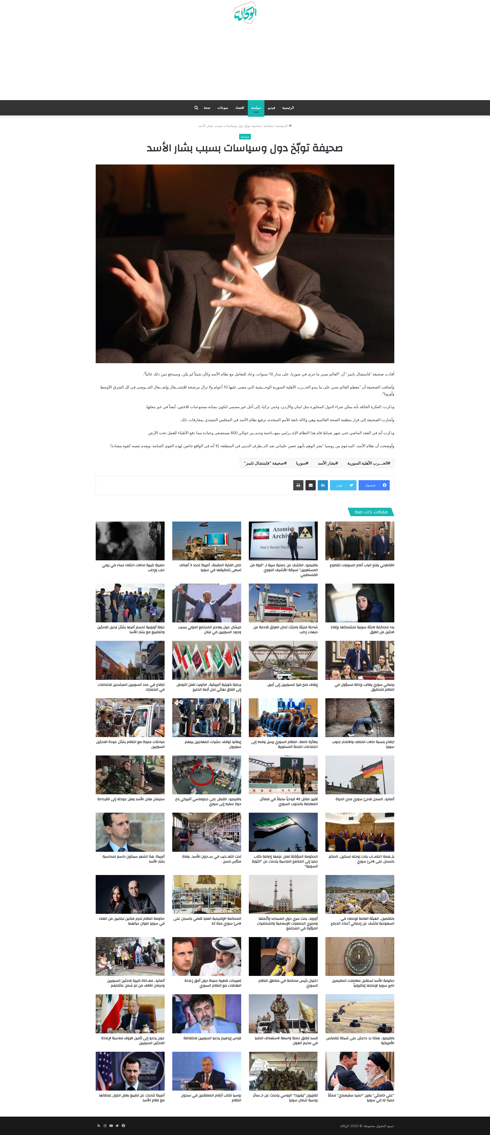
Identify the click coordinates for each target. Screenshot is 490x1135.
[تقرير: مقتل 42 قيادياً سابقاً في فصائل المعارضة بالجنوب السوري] (283, 774)
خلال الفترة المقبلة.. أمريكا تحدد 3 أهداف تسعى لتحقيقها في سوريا (210, 567)
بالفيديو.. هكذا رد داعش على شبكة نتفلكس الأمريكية (360, 1040)
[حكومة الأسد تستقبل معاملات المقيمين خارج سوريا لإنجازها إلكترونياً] (359, 956)
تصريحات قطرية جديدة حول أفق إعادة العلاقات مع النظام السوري (213, 983)
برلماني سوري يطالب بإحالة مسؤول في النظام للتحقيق (364, 687)
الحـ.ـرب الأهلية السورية (367, 463)
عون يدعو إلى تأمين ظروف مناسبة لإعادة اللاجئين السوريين (133, 1040)
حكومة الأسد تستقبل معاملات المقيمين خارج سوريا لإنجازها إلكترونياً (363, 983)
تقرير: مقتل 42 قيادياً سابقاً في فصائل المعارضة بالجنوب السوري (289, 801)
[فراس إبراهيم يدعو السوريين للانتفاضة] (206, 1013)
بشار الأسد (326, 463)
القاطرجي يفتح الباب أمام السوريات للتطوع (362, 565)
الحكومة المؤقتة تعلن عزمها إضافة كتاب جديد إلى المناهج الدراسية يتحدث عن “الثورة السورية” (285, 861)
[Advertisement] (245, 64)
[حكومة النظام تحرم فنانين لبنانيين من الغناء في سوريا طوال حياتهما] (130, 894)
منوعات (222, 108)
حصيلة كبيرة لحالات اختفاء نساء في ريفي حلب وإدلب (133, 567)
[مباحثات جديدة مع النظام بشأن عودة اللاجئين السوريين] (130, 717)
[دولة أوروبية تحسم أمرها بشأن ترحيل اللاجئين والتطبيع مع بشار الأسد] (130, 603)
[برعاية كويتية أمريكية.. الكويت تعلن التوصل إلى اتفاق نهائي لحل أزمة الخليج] (206, 660)
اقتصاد (239, 108)
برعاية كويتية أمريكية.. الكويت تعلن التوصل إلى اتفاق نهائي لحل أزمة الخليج (209, 687)
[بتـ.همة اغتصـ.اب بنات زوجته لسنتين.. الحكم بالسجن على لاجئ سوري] (359, 832)
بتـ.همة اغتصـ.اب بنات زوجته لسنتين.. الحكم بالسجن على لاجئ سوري (361, 859)
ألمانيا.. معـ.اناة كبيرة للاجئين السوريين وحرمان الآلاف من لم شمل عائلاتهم (136, 983)
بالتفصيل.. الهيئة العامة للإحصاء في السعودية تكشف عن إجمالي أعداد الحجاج (362, 921)
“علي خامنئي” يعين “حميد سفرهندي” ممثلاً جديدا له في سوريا (361, 1098)
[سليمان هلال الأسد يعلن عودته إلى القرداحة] (130, 774)
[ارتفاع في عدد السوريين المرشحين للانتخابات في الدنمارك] (130, 660)
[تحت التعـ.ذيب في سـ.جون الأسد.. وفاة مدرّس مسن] (206, 832)
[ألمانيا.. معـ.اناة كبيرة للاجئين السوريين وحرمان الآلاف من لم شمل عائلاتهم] (130, 956)
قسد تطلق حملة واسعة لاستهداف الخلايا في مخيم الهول (286, 1040)
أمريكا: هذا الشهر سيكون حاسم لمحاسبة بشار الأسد (134, 859)
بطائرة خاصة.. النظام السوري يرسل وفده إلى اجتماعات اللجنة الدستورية (284, 744)
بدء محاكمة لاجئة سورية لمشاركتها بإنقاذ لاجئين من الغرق (362, 629)
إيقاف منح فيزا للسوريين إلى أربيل (292, 684)
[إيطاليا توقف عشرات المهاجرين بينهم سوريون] (206, 717)
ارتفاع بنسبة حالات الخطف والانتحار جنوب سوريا (363, 744)
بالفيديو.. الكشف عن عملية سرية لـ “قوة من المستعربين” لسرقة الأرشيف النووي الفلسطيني (284, 570)
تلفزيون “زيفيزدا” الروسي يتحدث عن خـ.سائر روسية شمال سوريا (285, 1098)
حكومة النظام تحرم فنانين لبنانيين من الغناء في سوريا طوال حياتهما (132, 921)
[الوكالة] (245, 13)
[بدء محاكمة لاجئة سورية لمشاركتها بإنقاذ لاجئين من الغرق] (359, 603)
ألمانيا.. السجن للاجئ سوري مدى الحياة (365, 799)
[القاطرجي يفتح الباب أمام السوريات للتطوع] (359, 541)
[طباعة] (298, 485)
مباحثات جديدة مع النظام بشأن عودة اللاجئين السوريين (130, 744)
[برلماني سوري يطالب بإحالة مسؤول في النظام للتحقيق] (359, 660)
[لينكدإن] (323, 485)
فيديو (271, 108)
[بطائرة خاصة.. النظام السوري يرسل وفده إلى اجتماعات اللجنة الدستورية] (283, 717)
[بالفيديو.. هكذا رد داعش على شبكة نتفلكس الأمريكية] (359, 1013)
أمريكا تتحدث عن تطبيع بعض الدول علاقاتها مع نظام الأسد (132, 1098)
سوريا (301, 463)
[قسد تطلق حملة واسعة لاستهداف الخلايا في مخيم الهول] (283, 1013)
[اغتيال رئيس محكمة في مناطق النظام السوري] (283, 956)
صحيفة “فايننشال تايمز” (264, 463)
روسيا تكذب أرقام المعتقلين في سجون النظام (211, 1098)
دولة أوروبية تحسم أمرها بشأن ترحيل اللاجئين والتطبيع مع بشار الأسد (131, 629)
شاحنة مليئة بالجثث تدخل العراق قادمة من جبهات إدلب (285, 629)
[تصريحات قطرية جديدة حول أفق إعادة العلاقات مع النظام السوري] (206, 956)
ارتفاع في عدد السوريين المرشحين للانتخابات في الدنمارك (131, 687)
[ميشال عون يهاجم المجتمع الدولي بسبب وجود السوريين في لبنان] (206, 603)
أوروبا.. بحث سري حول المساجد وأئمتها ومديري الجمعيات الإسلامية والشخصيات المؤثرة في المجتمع (287, 923)
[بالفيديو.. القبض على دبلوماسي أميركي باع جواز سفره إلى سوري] (206, 774)
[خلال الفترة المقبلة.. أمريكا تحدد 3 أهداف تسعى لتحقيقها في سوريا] (206, 541)
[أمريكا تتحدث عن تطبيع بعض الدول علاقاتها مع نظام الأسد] (130, 1071)
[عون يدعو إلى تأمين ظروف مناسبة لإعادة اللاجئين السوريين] (130, 1013)
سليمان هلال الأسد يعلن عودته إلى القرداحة (131, 799)
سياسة (256, 108)
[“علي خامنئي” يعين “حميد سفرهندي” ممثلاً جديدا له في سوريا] (359, 1071)
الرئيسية (288, 108)
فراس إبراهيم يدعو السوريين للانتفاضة (212, 1038)
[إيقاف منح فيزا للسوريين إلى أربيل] (283, 660)
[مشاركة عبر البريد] (310, 485)
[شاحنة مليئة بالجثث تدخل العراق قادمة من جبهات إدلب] (283, 603)
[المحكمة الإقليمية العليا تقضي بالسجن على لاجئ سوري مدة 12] (206, 894)
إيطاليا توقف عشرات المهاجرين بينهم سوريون (213, 744)
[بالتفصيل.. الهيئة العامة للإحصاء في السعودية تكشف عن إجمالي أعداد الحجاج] (359, 894)
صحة (207, 108)
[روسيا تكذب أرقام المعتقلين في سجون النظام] (206, 1071)
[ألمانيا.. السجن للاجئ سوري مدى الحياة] (359, 774)
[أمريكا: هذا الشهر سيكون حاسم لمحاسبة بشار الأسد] (130, 832)
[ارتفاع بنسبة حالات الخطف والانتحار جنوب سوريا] (359, 717)
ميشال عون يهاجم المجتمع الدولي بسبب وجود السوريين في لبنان (209, 629)
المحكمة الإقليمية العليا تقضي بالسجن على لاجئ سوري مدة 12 (207, 921)
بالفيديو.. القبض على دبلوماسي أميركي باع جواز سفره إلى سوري (208, 801)
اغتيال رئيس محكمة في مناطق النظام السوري (288, 983)
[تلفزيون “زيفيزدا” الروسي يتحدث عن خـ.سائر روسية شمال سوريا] (283, 1071)
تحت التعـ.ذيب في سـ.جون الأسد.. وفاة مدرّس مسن (211, 859)
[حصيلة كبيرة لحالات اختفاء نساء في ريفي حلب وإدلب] (130, 541)
